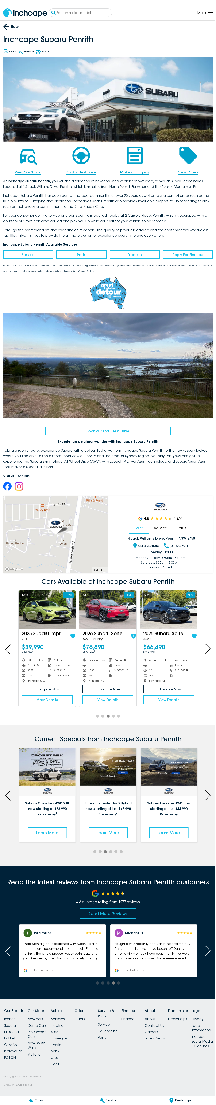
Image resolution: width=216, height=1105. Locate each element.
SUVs (59, 1027)
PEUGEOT (11, 1027)
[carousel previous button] (8, 645)
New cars (37, 1015)
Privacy (10, 1075)
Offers (87, 1015)
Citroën (10, 1040)
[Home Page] (25, 12)
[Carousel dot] (95, 712)
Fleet (60, 1060)
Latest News (170, 1034)
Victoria (36, 1050)
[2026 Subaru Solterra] (106, 606)
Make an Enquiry (132, 171)
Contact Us (169, 1021)
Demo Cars (39, 1021)
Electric (62, 1021)
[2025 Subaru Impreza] (47, 606)
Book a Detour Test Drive (106, 428)
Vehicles (63, 1015)
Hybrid (61, 1040)
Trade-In (133, 253)
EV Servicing (118, 1027)
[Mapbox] (14, 566)
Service (27, 253)
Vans (60, 1047)
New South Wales (39, 1041)
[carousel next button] (204, 645)
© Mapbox (98, 567)
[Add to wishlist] (72, 632)
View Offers (185, 171)
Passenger (64, 1034)
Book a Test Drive (80, 171)
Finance (140, 1015)
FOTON (10, 1053)
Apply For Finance (185, 253)
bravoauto (13, 1047)
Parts (80, 253)
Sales (136, 525)
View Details (46, 696)
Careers (166, 1027)
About (165, 1015)
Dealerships (195, 1015)
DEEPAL (10, 1034)
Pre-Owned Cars (39, 1029)
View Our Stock (27, 171)
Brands (9, 1015)
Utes (59, 1053)
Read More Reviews (106, 909)
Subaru (10, 1021)
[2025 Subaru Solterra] (166, 606)
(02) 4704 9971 (176, 542)
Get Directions (146, 542)
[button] (61, 946)
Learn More (46, 828)
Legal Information (14, 1084)
